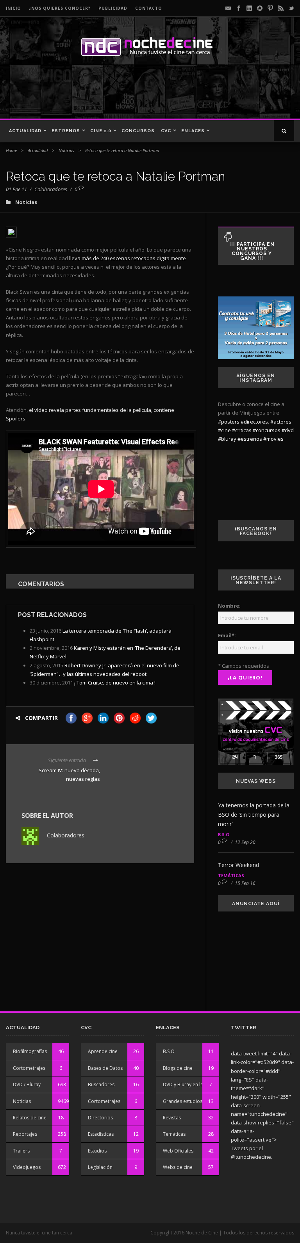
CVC (166, 130)
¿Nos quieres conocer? (60, 8)
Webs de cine (178, 1167)
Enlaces (193, 130)
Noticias (66, 150)
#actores (280, 421)
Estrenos (66, 130)
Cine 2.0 (100, 130)
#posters (228, 421)
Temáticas (231, 875)
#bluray (227, 438)
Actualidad (25, 130)
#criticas (242, 430)
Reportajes (25, 1134)
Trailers (21, 1150)
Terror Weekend (238, 865)
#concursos (266, 430)
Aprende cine (103, 1051)
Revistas (172, 1117)
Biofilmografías (30, 1051)
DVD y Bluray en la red (187, 1084)
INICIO (13, 8)
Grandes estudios (182, 1101)
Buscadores (101, 1084)
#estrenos (250, 438)
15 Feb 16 (245, 883)
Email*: (227, 635)
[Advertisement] (112, 91)
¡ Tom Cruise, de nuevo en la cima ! (114, 682)
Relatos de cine (29, 1117)
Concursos (138, 130)
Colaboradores (50, 189)
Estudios (97, 1150)
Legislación (100, 1167)
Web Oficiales (178, 1150)
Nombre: (229, 605)
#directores (254, 421)
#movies (273, 438)
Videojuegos (27, 1167)
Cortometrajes (29, 1068)
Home (11, 150)
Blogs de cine (178, 1068)
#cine (224, 430)
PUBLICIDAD (112, 8)
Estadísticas (101, 1134)
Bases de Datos (105, 1068)
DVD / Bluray (27, 1084)
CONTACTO (148, 8)
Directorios (100, 1117)
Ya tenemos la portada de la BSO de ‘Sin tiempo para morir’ (253, 814)
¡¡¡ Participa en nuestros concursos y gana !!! (252, 251)
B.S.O (223, 834)
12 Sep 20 (245, 842)
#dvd (288, 430)
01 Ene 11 (16, 189)
